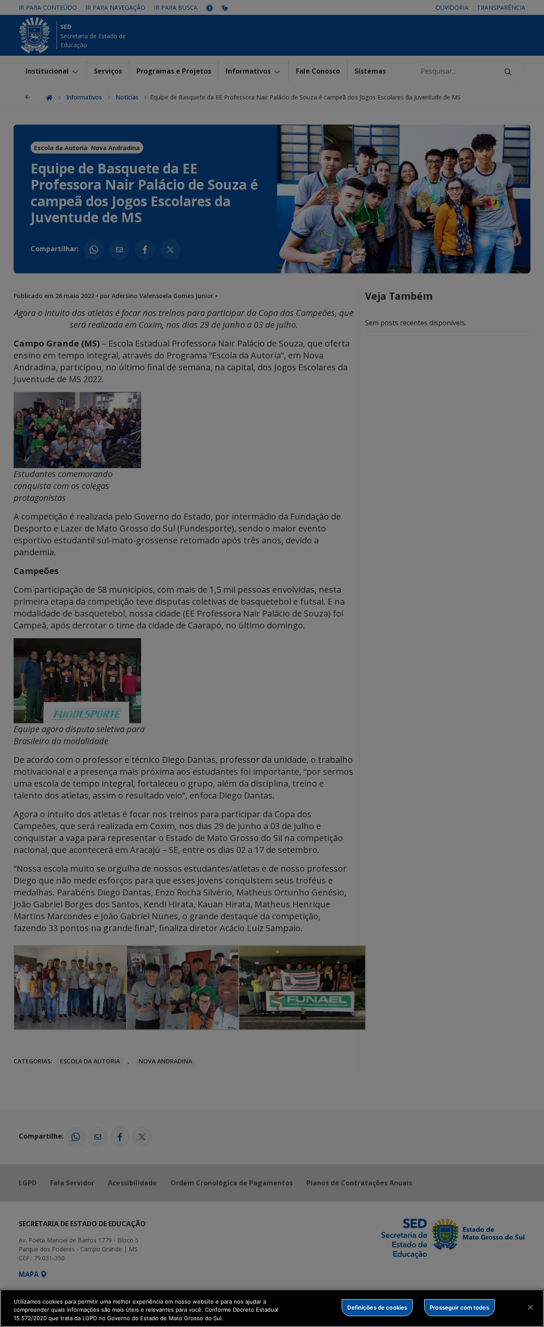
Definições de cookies (377, 1307)
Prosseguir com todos (459, 1307)
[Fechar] (530, 1307)
